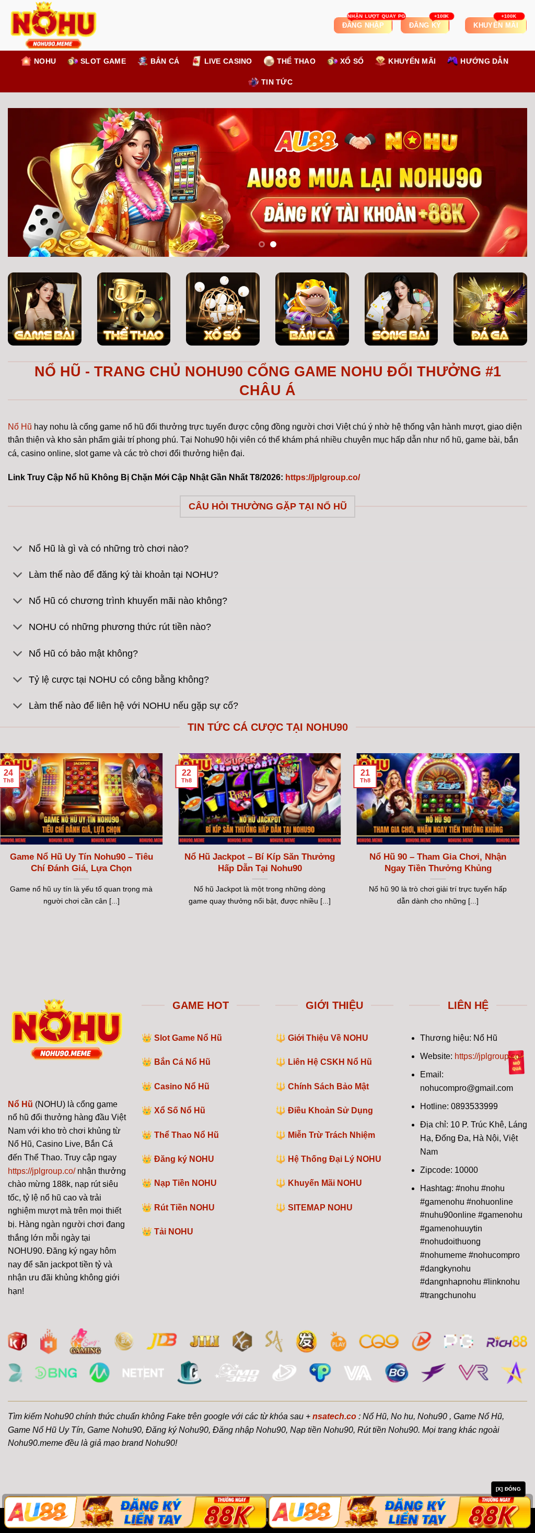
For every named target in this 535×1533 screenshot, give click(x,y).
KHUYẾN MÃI (412, 61)
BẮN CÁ (165, 61)
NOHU (45, 61)
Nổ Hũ (20, 426)
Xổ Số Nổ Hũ (179, 1110)
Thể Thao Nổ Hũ (186, 1135)
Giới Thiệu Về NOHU (328, 1037)
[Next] (503, 182)
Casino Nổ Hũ (182, 1086)
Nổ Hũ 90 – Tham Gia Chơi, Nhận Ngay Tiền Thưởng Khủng (437, 862)
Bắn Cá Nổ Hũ (182, 1061)
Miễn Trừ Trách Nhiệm (331, 1135)
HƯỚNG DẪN (484, 61)
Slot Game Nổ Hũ (188, 1037)
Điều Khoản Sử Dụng (330, 1110)
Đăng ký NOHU (184, 1159)
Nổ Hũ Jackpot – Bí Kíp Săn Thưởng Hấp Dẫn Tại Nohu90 (259, 862)
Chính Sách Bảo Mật (328, 1086)
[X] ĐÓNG (508, 1489)
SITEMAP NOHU (320, 1207)
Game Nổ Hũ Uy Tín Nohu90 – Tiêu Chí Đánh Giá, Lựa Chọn (81, 862)
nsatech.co (334, 1416)
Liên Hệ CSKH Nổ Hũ (330, 1061)
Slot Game (103, 61)
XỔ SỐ (352, 61)
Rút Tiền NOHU (184, 1207)
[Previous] (31, 182)
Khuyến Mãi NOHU (325, 1183)
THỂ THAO (296, 61)
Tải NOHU (173, 1231)
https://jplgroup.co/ (41, 1171)
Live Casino (228, 61)
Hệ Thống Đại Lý (334, 1159)
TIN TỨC (277, 82)
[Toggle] (18, 549)
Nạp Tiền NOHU (185, 1183)
